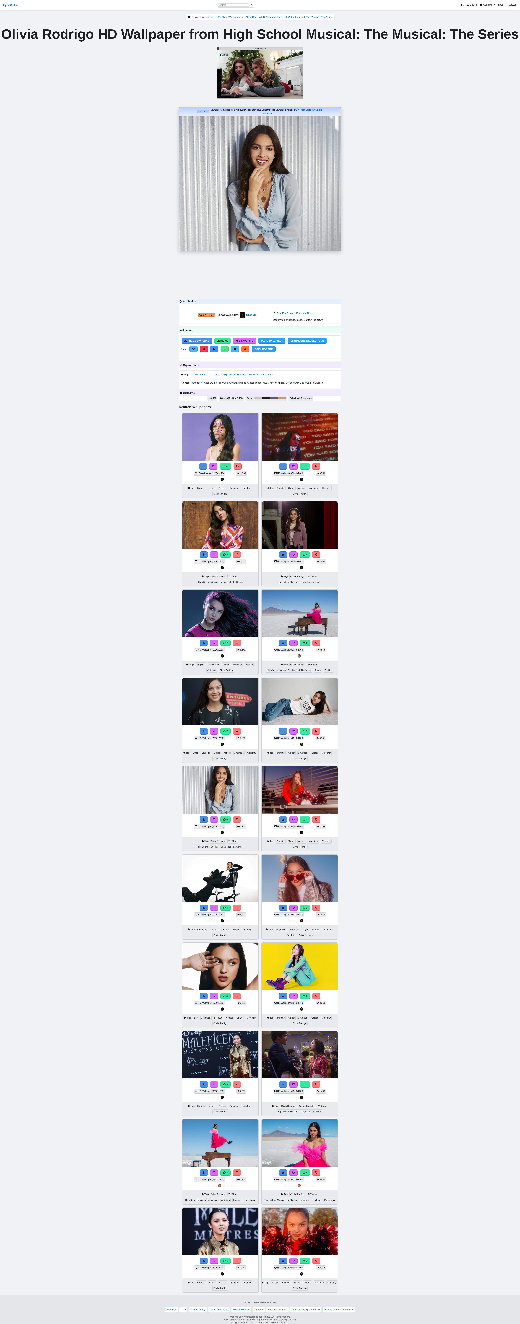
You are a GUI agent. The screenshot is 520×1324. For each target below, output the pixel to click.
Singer (212, 488)
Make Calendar (272, 341)
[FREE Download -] (283, 1261)
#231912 (266, 398)
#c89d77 (282, 398)
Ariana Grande (238, 382)
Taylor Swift (208, 382)
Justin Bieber (255, 382)
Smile (195, 753)
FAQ (183, 1309)
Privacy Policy (197, 1309)
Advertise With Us (277, 1309)
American (234, 488)
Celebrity (247, 488)
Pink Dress (250, 1200)
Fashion (328, 670)
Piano (318, 670)
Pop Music (222, 382)
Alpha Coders (11, 5)
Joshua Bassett (306, 1106)
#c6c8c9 (258, 398)
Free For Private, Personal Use (294, 313)
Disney (196, 382)
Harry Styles (285, 382)
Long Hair (200, 665)
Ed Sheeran (270, 382)
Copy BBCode (264, 349)
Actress (222, 488)
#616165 (274, 398)
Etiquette (259, 1309)
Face (195, 1018)
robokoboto (309, 655)
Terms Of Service (218, 1309)
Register (511, 4)
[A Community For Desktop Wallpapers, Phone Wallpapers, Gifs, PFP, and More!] (189, 17)
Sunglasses (281, 929)
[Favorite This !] (293, 1261)
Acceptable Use (241, 1309)
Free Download (198, 341)
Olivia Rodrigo (199, 374)
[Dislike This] (316, 1261)
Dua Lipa (299, 382)
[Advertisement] (260, 274)
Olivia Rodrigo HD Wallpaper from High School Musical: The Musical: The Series (288, 17)
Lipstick (274, 1282)
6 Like (224, 341)
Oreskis (251, 314)
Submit (473, 4)
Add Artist (206, 315)
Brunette (201, 488)
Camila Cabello (314, 382)
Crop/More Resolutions (307, 341)
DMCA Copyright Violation (306, 1309)
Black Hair (214, 665)
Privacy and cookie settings (339, 1309)
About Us (171, 1309)
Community (488, 4)
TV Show (215, 374)
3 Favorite (245, 341)
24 (226, 466)
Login (501, 4)
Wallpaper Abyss (204, 17)
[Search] (252, 4)
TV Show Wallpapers (229, 17)
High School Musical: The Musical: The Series (248, 374)
